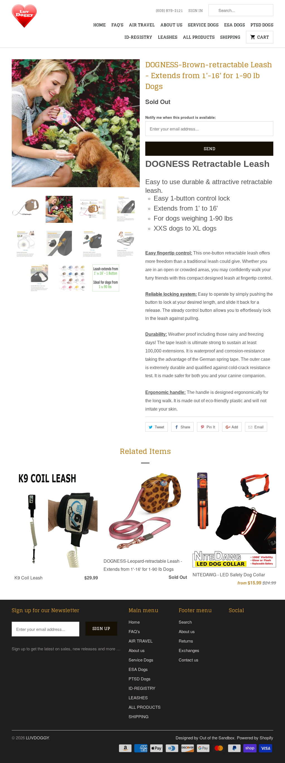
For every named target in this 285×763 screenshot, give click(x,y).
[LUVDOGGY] (37, 17)
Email (259, 426)
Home (99, 25)
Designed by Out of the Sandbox (205, 737)
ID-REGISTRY (138, 37)
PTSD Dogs (261, 25)
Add (235, 426)
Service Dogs (203, 25)
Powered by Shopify (255, 737)
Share (185, 426)
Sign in (195, 11)
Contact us (188, 660)
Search (185, 622)
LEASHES (167, 37)
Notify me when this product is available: (180, 117)
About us (171, 25)
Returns (186, 641)
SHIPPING (230, 37)
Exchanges (189, 650)
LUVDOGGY (37, 737)
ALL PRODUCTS (199, 37)
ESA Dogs (234, 25)
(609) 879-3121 (169, 11)
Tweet (159, 426)
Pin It (211, 426)
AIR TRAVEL (142, 25)
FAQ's (117, 25)
